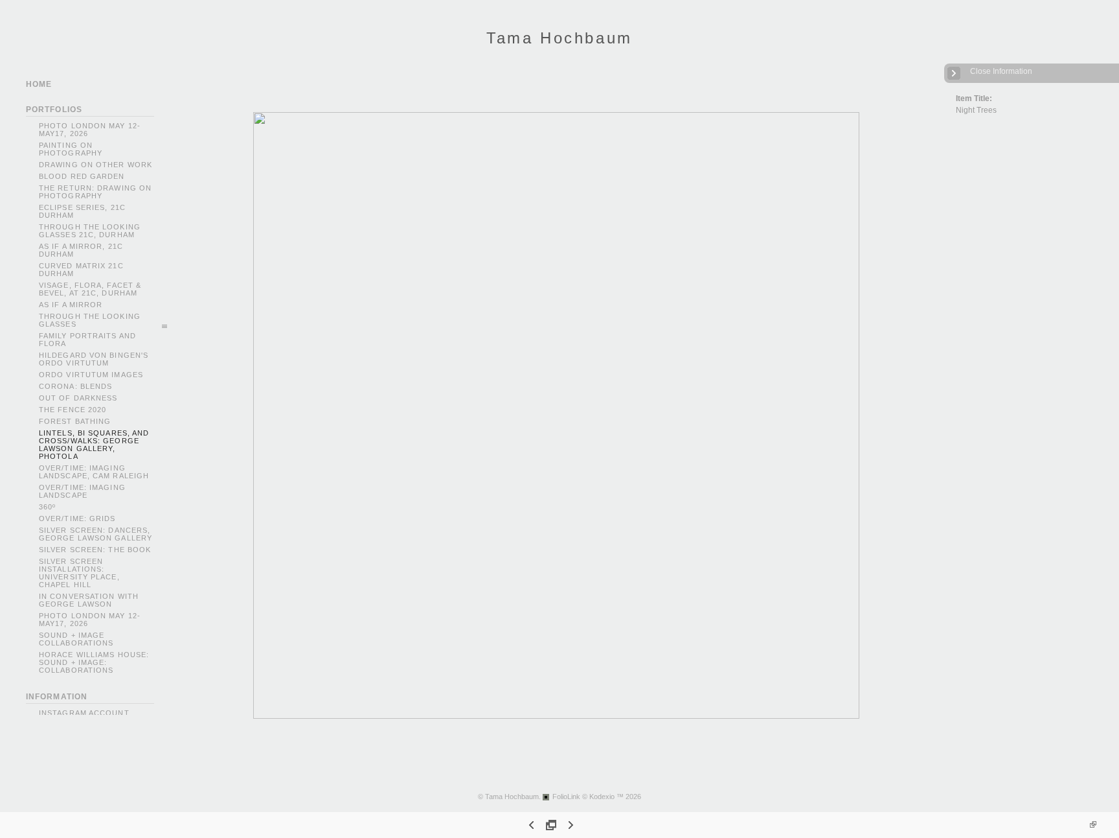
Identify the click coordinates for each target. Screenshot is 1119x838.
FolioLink (566, 796)
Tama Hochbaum (559, 38)
